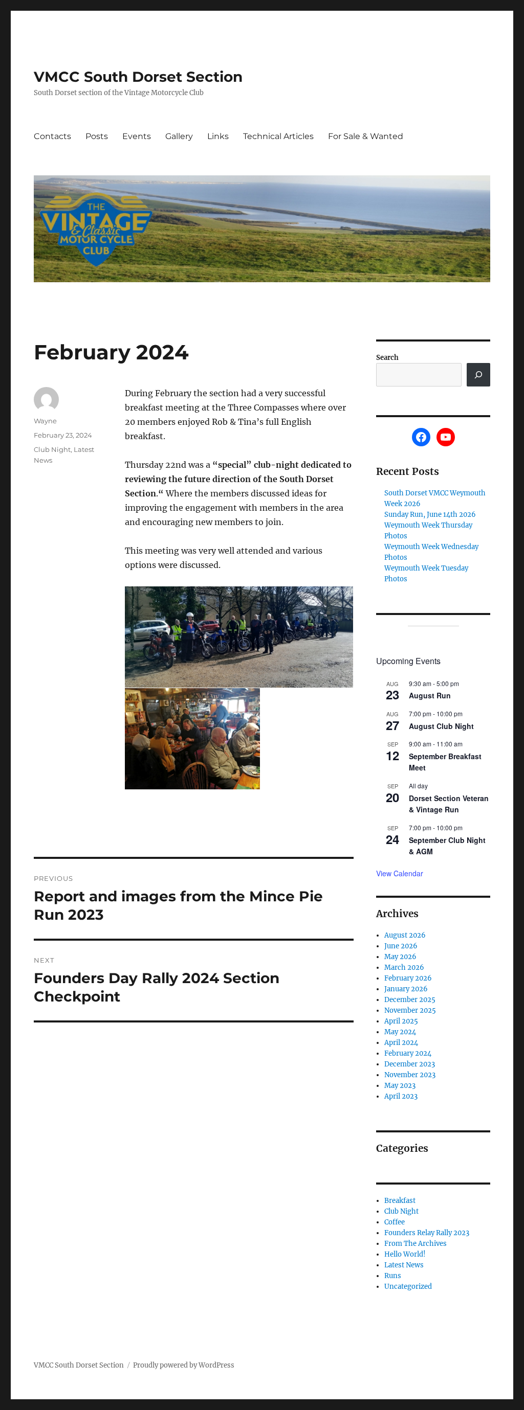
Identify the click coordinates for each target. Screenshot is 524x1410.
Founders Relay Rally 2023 (426, 1233)
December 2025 (409, 999)
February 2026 (408, 978)
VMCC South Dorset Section (138, 76)
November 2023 (409, 1075)
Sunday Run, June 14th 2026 (430, 514)
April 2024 (401, 1042)
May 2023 (400, 1085)
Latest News (404, 1265)
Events (136, 136)
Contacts (52, 136)
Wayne (45, 421)
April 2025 (401, 1021)
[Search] (478, 374)
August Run (430, 695)
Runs (392, 1275)
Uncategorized (408, 1286)
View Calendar (399, 873)
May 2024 (400, 1032)
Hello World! (405, 1254)
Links (218, 136)
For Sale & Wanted (365, 136)
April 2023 (401, 1096)
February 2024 (407, 1053)
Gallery (179, 136)
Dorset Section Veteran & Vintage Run (449, 804)
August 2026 (405, 935)
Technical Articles (278, 136)
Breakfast (400, 1200)
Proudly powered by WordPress (183, 1365)
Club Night (52, 449)
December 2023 (409, 1064)
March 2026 (404, 967)
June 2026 (401, 946)
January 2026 (406, 989)
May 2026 (400, 956)
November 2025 (410, 1010)
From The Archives (415, 1243)
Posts (96, 136)
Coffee (394, 1222)
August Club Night (441, 726)
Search (387, 357)
